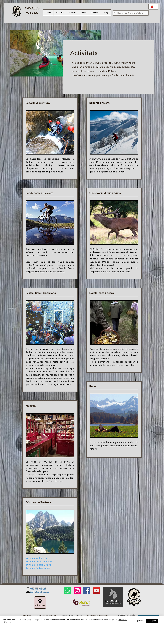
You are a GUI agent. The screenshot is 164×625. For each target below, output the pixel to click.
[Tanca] (160, 620)
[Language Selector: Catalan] (153, 6)
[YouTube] (96, 590)
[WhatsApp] (67, 590)
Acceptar (152, 620)
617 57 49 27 (38, 588)
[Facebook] (86, 590)
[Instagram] (77, 590)
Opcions (139, 620)
